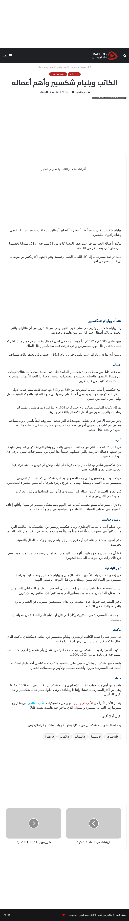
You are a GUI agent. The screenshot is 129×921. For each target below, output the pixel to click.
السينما (95, 736)
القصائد (79, 736)
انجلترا (48, 736)
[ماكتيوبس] (105, 55)
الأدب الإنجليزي (83, 703)
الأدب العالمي (36, 703)
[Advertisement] (64, 23)
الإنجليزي (112, 736)
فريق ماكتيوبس (81, 92)
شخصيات (75, 67)
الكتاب (63, 736)
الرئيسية (85, 67)
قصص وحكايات (58, 74)
